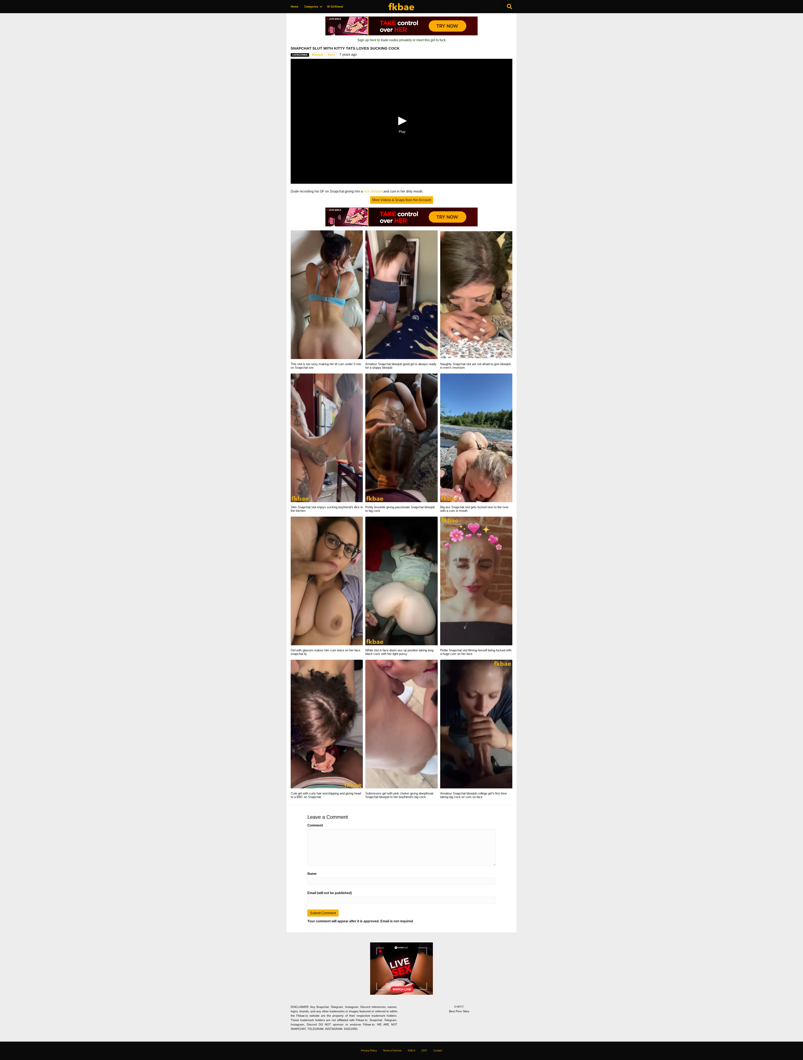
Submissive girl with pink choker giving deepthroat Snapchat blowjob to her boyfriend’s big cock (399, 795)
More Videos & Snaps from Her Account (401, 200)
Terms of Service (392, 1050)
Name (312, 873)
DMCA (411, 1050)
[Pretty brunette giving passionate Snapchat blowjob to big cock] (401, 437)
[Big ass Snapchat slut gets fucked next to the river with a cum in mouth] (476, 437)
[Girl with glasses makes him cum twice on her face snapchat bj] (327, 581)
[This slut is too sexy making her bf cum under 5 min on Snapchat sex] (327, 294)
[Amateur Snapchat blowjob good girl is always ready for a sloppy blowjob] (401, 294)
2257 (424, 1050)
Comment (315, 825)
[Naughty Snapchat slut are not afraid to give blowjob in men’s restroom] (476, 294)
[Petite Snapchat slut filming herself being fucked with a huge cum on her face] (476, 581)
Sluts (331, 54)
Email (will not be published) (329, 893)
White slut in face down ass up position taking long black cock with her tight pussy (399, 652)
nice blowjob (373, 191)
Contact (437, 1050)
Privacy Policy (369, 1050)
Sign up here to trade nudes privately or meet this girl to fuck (401, 40)
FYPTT (459, 1007)
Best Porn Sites (459, 1011)
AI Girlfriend (335, 6)
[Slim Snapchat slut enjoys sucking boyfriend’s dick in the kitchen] (327, 437)
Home (294, 6)
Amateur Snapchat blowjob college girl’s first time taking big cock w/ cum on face (473, 795)
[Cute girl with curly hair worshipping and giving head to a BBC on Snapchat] (327, 724)
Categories (311, 6)
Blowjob (317, 54)
